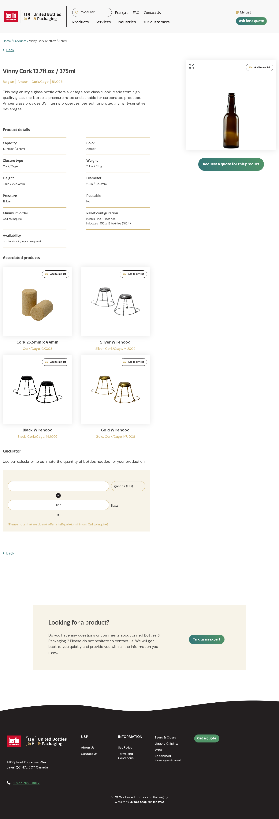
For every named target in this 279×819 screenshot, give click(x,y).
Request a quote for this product (231, 164)
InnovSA (158, 802)
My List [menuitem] (245, 12)
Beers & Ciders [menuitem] (165, 737)
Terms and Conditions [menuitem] (126, 756)
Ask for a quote (251, 21)
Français (121, 13)
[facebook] (247, 740)
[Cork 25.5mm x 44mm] (37, 309)
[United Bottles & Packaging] (32, 16)
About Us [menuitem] (88, 747)
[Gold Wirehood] (115, 397)
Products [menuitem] (80, 22)
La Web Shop (138, 802)
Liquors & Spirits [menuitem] (166, 744)
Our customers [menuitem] (156, 22)
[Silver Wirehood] (115, 309)
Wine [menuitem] (158, 750)
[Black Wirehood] (37, 397)
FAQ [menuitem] (136, 13)
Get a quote (206, 738)
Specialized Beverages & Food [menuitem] (168, 758)
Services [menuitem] (103, 22)
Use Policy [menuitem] (125, 747)
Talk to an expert (207, 639)
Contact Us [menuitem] (152, 13)
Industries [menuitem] (127, 22)
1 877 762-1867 (26, 783)
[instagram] (264, 740)
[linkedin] (256, 740)
